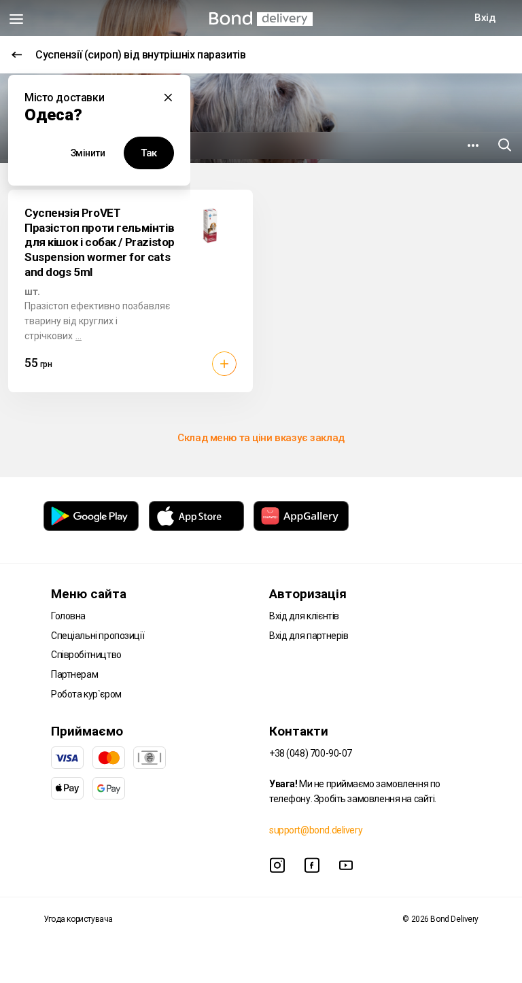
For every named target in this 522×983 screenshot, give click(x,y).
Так (149, 153)
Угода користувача (78, 919)
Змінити (88, 153)
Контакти (298, 731)
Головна (68, 615)
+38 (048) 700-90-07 (310, 753)
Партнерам (74, 674)
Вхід (484, 18)
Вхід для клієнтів (304, 615)
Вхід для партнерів (308, 635)
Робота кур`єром (86, 694)
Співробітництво (86, 654)
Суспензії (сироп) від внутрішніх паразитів (140, 54)
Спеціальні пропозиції (97, 635)
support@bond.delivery (315, 830)
